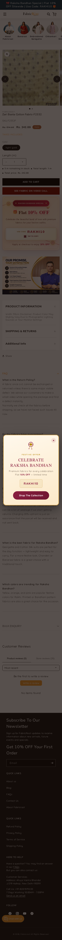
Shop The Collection (31, 495)
